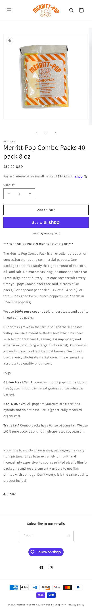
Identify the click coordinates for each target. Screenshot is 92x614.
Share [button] (12, 494)
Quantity (9, 185)
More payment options (46, 233)
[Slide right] (56, 133)
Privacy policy (76, 604)
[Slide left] (36, 133)
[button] (9, 10)
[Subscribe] (68, 536)
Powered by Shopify (52, 604)
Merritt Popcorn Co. (28, 604)
